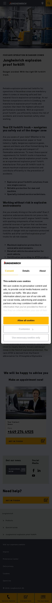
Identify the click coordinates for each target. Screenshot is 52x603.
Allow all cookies (26, 320)
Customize (24, 329)
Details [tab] (26, 271)
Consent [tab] (9, 271)
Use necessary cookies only (26, 337)
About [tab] (42, 271)
